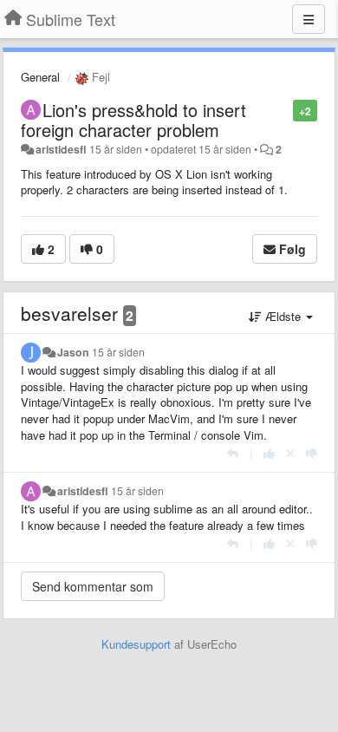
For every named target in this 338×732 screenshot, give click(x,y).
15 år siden (118, 352)
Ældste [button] (283, 316)
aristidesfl (61, 149)
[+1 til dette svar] (269, 453)
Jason (73, 352)
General (40, 77)
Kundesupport (136, 644)
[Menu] (308, 19)
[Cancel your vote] (290, 453)
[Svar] (232, 453)
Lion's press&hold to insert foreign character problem (133, 119)
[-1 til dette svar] (311, 453)
